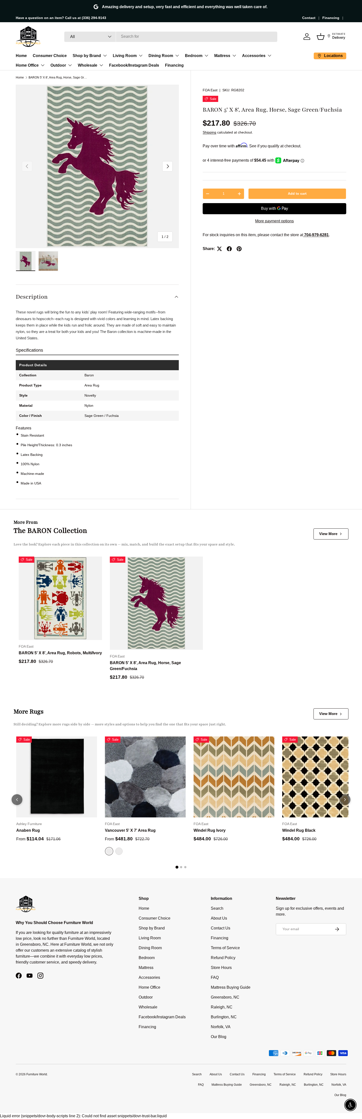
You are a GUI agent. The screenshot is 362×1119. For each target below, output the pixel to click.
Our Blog (218, 1037)
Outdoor (58, 65)
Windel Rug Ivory (210, 830)
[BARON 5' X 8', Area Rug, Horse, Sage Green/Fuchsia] (156, 603)
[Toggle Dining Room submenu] (177, 55)
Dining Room (160, 56)
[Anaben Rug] (56, 776)
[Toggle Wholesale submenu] (101, 65)
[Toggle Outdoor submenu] (70, 65)
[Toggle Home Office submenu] (43, 65)
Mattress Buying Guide (230, 987)
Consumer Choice (50, 56)
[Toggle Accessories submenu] (269, 55)
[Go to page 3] (185, 867)
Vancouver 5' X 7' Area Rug (130, 830)
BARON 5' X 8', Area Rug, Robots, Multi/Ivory (60, 653)
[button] (320, 36)
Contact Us (220, 928)
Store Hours (221, 967)
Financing (330, 18)
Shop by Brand (87, 56)
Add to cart (297, 194)
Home (21, 56)
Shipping (209, 132)
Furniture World (36, 1074)
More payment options (274, 221)
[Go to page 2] (181, 867)
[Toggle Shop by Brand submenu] (105, 55)
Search (217, 908)
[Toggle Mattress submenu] (234, 55)
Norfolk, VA (220, 1027)
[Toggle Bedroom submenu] (206, 55)
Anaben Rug (28, 830)
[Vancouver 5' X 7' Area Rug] (145, 776)
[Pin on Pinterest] (239, 249)
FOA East (210, 90)
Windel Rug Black (298, 830)
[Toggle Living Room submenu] (141, 55)
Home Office (27, 65)
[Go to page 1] (176, 867)
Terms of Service (225, 948)
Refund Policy (223, 958)
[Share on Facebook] (229, 249)
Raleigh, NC (221, 1007)
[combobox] (170, 36)
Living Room (125, 56)
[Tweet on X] (219, 249)
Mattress (222, 56)
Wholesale (87, 65)
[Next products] (345, 799)
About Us (219, 918)
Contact (308, 18)
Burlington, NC (224, 1017)
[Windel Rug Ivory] (234, 776)
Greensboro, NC (225, 997)
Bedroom (193, 56)
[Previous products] (17, 799)
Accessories (253, 56)
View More (328, 534)
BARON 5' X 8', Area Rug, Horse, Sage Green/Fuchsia (58, 77)
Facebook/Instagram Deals (134, 65)
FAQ (215, 977)
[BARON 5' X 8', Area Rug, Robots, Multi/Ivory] (60, 598)
